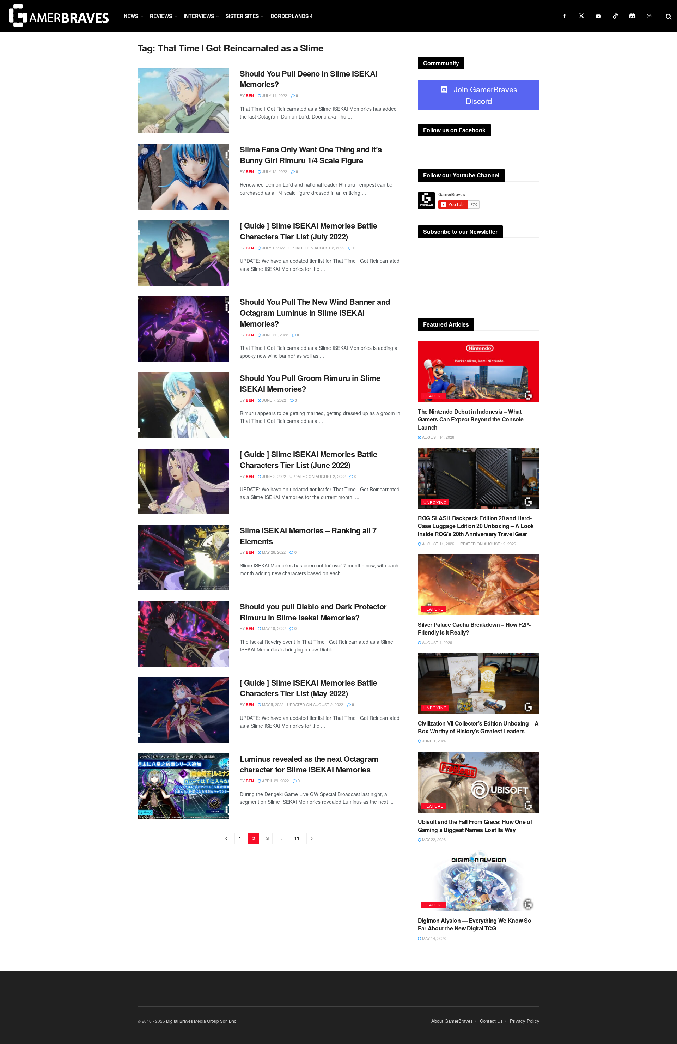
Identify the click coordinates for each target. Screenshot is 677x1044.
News (131, 15)
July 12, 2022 (274, 171)
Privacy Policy (524, 1021)
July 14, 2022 (274, 95)
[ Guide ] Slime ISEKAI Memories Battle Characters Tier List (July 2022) (308, 231)
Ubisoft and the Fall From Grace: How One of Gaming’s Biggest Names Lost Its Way (475, 825)
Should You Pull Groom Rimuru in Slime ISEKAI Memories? (310, 383)
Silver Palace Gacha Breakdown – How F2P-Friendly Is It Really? (474, 628)
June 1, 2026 (433, 740)
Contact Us (491, 1021)
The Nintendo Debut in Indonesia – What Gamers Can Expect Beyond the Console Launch (470, 419)
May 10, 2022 (273, 628)
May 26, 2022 (273, 552)
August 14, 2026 (437, 437)
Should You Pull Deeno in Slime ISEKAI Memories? (308, 79)
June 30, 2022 (274, 335)
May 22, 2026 (433, 839)
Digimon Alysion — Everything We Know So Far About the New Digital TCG (474, 924)
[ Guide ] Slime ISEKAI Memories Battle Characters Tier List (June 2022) (308, 459)
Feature (433, 396)
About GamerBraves (452, 1021)
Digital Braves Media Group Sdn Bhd (201, 1021)
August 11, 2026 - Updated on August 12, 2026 (468, 543)
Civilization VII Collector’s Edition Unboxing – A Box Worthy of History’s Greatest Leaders (478, 727)
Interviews (199, 15)
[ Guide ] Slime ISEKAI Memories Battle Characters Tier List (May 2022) (308, 688)
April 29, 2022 (275, 780)
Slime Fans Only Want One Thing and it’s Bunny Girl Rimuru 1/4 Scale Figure (311, 155)
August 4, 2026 (436, 642)
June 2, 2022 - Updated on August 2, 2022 (303, 476)
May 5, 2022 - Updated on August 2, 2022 (302, 704)
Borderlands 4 (291, 15)
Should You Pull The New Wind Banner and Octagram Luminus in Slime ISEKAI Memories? (315, 312)
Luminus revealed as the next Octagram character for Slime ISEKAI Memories (309, 764)
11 (296, 838)
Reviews (161, 15)
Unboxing (435, 502)
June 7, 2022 (273, 400)
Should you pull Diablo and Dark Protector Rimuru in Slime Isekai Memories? (313, 612)
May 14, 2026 (433, 938)
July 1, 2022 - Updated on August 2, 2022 (302, 247)
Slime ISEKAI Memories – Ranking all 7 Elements (308, 535)
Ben (250, 95)
